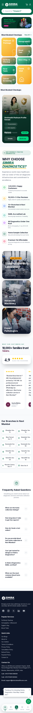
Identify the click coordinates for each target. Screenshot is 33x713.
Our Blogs (4, 636)
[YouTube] (24, 611)
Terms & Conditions (7, 644)
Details (10, 138)
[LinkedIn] (19, 611)
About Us (4, 639)
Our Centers (5, 642)
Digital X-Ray (5, 625)
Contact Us (4, 657)
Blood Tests (5, 628)
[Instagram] (8, 611)
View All (27, 35)
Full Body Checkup (7, 620)
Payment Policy (6, 655)
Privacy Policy (5, 647)
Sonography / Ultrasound (9, 623)
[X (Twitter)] (13, 611)
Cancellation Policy (7, 649)
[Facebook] (3, 611)
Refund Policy (5, 652)
